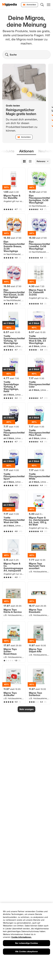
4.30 (36, 286)
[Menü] (48, 5)
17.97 (12, 606)
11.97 (37, 645)
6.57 (12, 332)
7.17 (36, 378)
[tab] (26, 151)
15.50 (38, 192)
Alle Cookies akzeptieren (26, 951)
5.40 (36, 514)
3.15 (11, 560)
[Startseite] (9, 4)
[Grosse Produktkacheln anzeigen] (30, 161)
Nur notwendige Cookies (26, 943)
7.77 (37, 560)
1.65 (11, 192)
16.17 (37, 606)
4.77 (11, 378)
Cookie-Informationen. (21, 937)
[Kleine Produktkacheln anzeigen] (24, 161)
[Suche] (42, 4)
